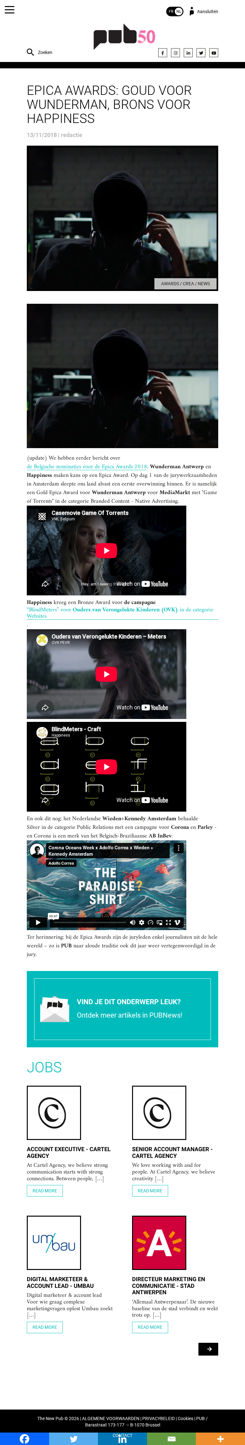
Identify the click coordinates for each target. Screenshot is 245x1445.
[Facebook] (162, 52)
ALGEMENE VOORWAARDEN (110, 1418)
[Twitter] (201, 52)
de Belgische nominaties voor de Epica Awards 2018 (87, 467)
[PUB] (124, 40)
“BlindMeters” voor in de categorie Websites (120, 613)
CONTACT (122, 1435)
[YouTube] (213, 52)
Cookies (185, 1418)
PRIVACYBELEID (158, 1418)
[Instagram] (175, 52)
